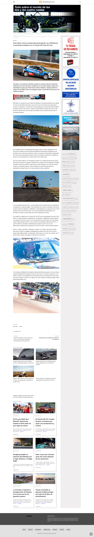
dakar (71, 169)
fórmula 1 (69, 182)
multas (65, 207)
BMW (75, 157)
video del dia (72, 228)
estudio (66, 174)
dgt (74, 169)
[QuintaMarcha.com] (47, 2)
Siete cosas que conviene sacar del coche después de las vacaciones (45, 457)
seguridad (67, 219)
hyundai (69, 186)
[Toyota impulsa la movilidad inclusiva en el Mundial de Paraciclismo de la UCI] (46, 371)
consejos (65, 169)
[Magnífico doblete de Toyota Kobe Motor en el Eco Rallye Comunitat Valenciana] (23, 388)
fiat (77, 178)
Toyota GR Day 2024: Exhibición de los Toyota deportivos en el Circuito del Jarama (46, 363)
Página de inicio (16, 35)
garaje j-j (74, 182)
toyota (20, 326)
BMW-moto (66, 161)
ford (64, 182)
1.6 (62, 154)
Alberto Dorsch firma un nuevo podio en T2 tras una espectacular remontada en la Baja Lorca (23, 380)
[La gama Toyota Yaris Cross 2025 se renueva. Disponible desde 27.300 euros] (23, 354)
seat (69, 214)
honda (64, 186)
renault (64, 214)
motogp (68, 203)
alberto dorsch (65, 157)
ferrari (73, 178)
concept (72, 165)
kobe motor (15, 326)
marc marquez (65, 194)
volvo (72, 232)
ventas (65, 229)
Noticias (23, 35)
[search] (80, 2)
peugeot (68, 210)
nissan (76, 207)
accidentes (71, 154)
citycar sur (66, 165)
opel (63, 210)
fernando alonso (66, 178)
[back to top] (91, 534)
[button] (36, 65)
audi (71, 157)
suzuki (64, 224)
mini (76, 198)
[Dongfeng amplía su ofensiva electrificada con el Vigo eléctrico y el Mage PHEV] (23, 443)
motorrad (75, 203)
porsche (73, 210)
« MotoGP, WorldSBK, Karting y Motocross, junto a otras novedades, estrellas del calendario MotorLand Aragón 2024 (23, 339)
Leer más (22, 431)
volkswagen (66, 232)
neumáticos (70, 207)
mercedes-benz (68, 198)
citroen (72, 161)
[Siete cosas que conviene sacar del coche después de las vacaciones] (45, 443)
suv (73, 219)
